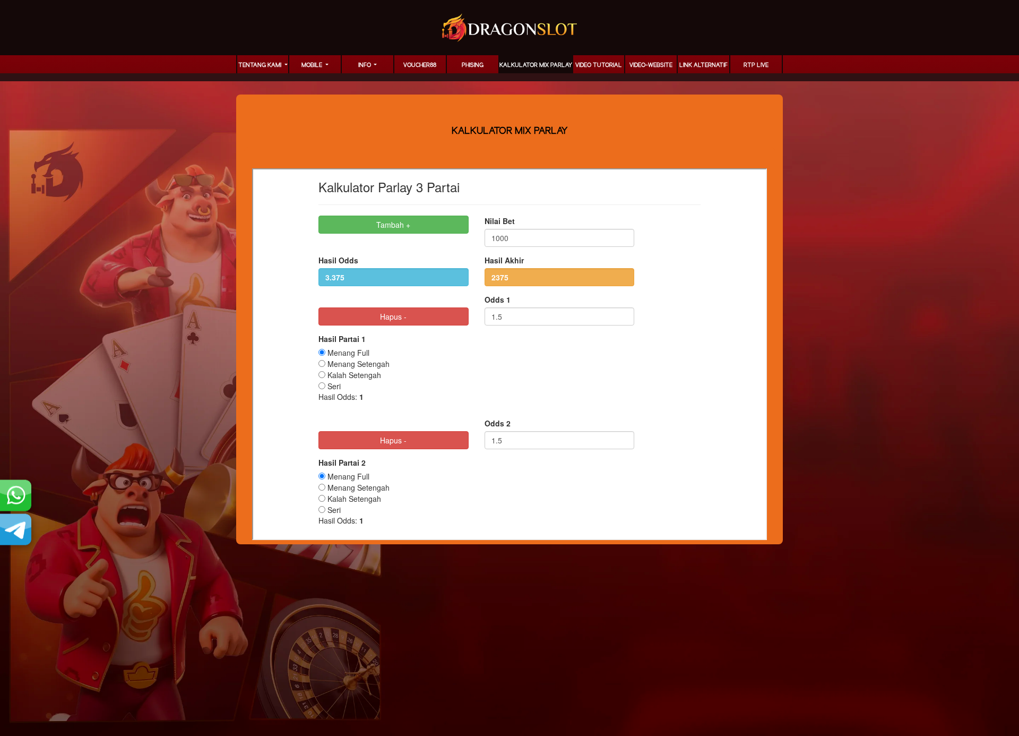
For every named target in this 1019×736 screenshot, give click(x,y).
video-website (650, 65)
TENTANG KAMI (260, 65)
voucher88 (419, 65)
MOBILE (312, 65)
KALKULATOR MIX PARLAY (535, 65)
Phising (472, 65)
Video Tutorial (598, 65)
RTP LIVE (756, 65)
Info (365, 65)
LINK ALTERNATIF (703, 65)
